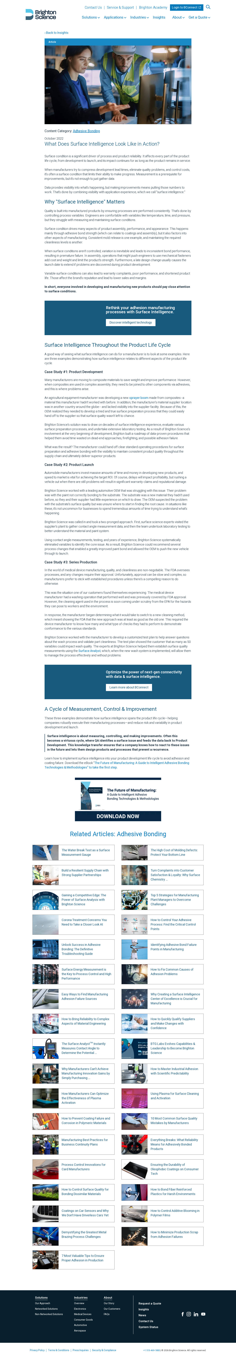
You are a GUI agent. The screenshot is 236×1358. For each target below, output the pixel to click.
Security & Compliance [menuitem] (104, 1350)
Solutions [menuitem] (89, 17)
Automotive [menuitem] (80, 1325)
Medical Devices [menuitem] (82, 1314)
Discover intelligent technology (131, 322)
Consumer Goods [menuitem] (83, 1320)
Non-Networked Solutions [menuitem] (49, 1314)
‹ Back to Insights (56, 33)
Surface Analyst (89, 651)
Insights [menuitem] (159, 17)
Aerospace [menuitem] (80, 1331)
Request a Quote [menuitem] (150, 1303)
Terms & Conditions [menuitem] (58, 1350)
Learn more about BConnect (129, 687)
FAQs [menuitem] (107, 1314)
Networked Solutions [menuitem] (46, 1309)
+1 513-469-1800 (151, 1350)
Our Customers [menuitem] (112, 1309)
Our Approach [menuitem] (42, 1303)
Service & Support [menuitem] (120, 7)
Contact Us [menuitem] (93, 7)
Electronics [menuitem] (80, 1309)
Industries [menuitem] (138, 17)
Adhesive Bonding (86, 131)
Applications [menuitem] (113, 17)
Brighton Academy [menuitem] (153, 7)
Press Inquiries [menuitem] (81, 1350)
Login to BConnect (185, 7)
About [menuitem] (177, 17)
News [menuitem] (142, 1315)
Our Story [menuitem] (109, 1303)
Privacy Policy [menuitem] (37, 1350)
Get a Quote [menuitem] (198, 17)
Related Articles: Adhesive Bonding (118, 834)
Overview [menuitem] (79, 1303)
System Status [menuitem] (148, 1327)
